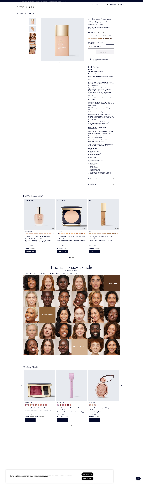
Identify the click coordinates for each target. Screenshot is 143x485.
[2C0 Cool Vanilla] (89, 38)
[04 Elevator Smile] (68, 405)
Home (18, 14)
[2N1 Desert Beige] (92, 38)
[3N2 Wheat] (96, 38)
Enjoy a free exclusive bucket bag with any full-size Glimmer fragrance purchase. (41, 1)
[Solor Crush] (90, 405)
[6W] (115, 233)
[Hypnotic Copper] (43, 405)
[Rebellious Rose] (28, 405)
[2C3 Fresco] (94, 38)
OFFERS (106, 8)
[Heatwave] (93, 405)
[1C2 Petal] (42, 233)
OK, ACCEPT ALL (87, 474)
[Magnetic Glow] (31, 405)
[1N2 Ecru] (45, 233)
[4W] (90, 233)
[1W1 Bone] (40, 233)
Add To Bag (30, 251)
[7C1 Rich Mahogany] (77, 233)
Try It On (110, 43)
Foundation (37, 14)
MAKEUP (61, 8)
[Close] (110, 473)
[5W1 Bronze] (67, 233)
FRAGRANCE (69, 8)
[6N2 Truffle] (103, 38)
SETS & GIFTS (89, 8)
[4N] (105, 233)
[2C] (118, 233)
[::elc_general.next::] (53, 233)
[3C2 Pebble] (99, 38)
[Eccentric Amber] (36, 405)
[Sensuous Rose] (38, 405)
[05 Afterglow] (65, 405)
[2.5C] (100, 233)
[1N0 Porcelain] (32, 233)
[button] (138, 478)
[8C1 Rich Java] (108, 38)
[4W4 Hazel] (72, 233)
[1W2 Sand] (47, 233)
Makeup (23, 14)
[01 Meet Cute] (58, 405)
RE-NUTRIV (79, 8)
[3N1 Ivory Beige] (62, 233)
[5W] (110, 233)
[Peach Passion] (41, 405)
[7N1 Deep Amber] (106, 38)
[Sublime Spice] (46, 405)
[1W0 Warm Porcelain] (35, 233)
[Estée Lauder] (25, 7)
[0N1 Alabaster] (27, 233)
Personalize (87, 478)
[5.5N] (113, 233)
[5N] (108, 233)
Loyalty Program (117, 8)
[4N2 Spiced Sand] (101, 38)
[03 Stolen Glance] (71, 405)
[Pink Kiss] (33, 405)
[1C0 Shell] (30, 233)
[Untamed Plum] (26, 405)
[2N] (98, 233)
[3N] (93, 233)
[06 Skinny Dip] (60, 405)
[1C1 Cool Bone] (37, 233)
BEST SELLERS (43, 8)
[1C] (103, 233)
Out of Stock (104, 52)
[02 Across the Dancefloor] (63, 405)
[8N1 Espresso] (111, 38)
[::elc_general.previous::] (25, 233)
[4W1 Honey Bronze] (80, 233)
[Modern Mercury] (95, 405)
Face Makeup (29, 14)
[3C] (95, 233)
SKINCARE (53, 8)
